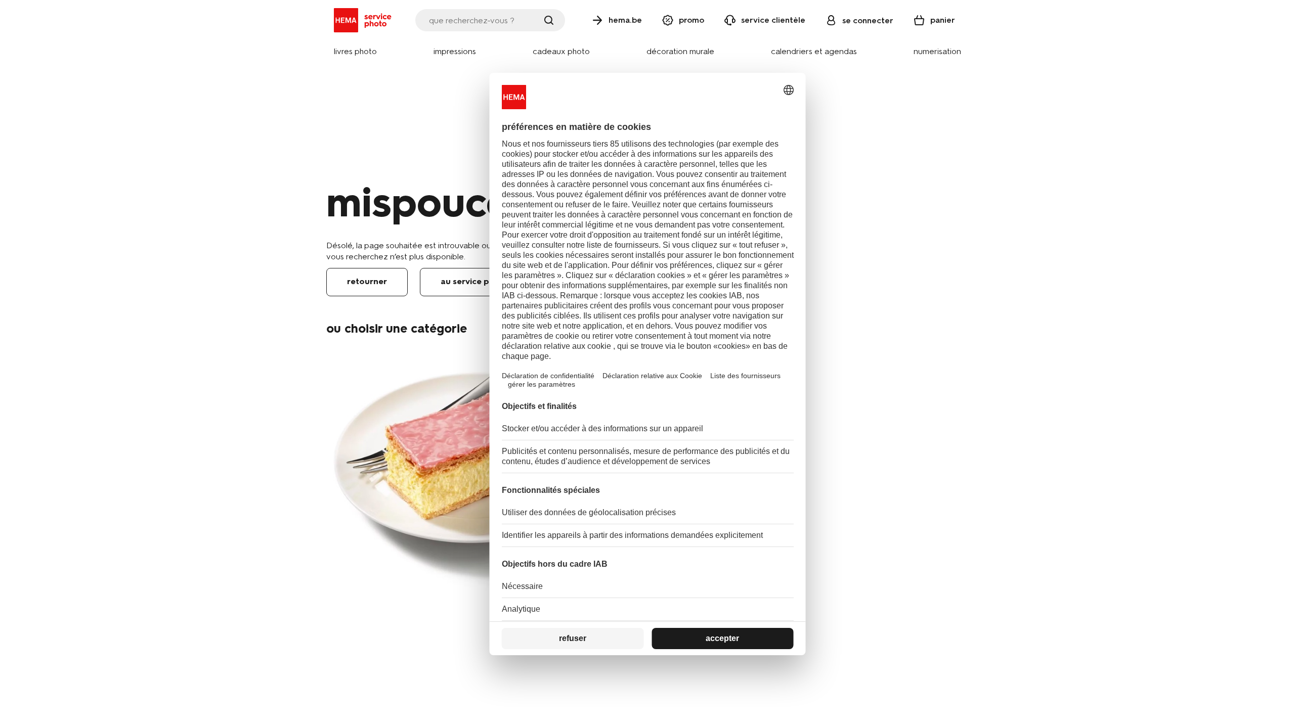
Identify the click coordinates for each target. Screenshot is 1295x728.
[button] (355, 51)
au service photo (474, 281)
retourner (367, 281)
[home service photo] (364, 20)
